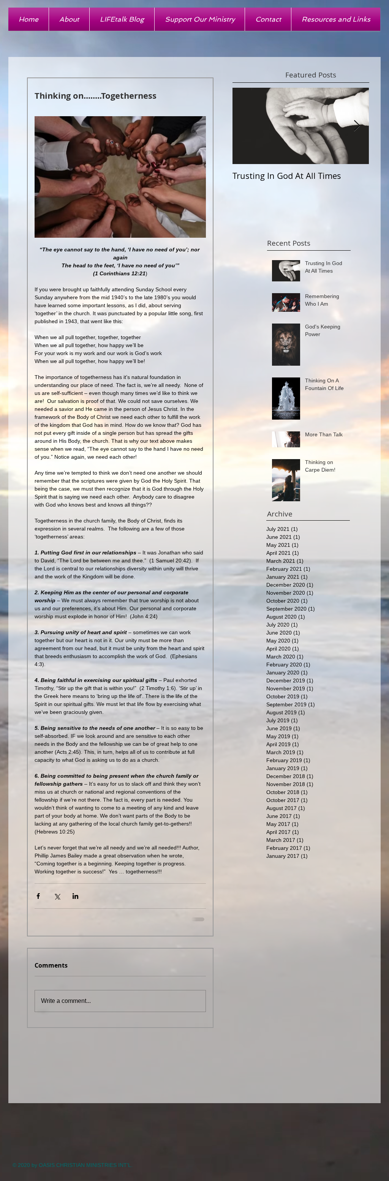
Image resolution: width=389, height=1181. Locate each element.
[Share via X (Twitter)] (56, 896)
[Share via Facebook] (38, 896)
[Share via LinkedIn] (75, 896)
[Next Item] (356, 126)
